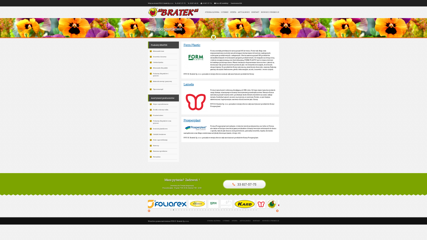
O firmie (224, 12)
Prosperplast (192, 120)
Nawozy (156, 146)
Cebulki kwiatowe (159, 134)
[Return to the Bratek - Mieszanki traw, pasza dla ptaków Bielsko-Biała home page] (173, 16)
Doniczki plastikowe (160, 129)
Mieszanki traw (158, 51)
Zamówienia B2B (236, 3)
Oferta (233, 12)
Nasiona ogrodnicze (160, 151)
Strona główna (212, 12)
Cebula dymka (158, 62)
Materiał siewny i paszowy (162, 81)
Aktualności (244, 12)
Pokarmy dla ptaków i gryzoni (160, 75)
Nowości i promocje (270, 12)
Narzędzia (156, 157)
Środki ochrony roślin (160, 110)
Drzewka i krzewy (159, 57)
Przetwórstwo (158, 115)
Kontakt (255, 12)
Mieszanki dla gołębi (160, 68)
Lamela (189, 84)
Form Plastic (192, 45)
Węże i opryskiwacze (160, 104)
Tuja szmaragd (158, 89)
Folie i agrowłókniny (160, 140)
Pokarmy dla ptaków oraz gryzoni (162, 122)
